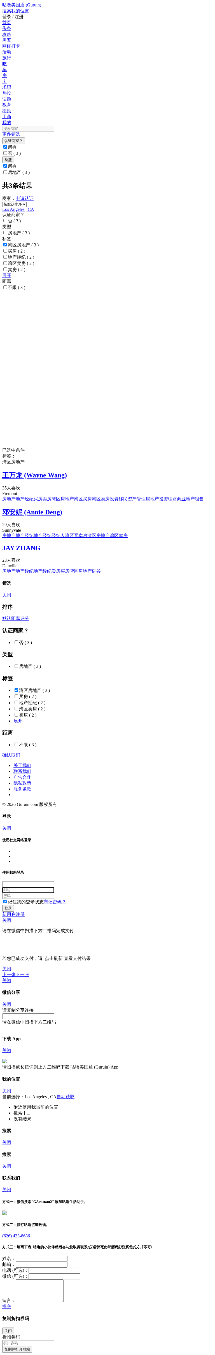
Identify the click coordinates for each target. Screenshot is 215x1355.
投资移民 (119, 498)
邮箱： (9, 1264)
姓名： (9, 1258)
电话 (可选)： (15, 1270)
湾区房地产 (23, 244)
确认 (6, 755)
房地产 (19, 172)
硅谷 (96, 571)
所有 (12, 147)
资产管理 (137, 498)
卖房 (16, 269)
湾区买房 (83, 498)
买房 (16, 251)
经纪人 (58, 535)
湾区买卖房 (76, 535)
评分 (24, 618)
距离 (15, 618)
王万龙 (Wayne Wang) (34, 475)
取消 (15, 755)
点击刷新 (54, 958)
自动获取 (65, 1096)
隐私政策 (22, 783)
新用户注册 (13, 914)
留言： (9, 1300)
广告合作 (22, 777)
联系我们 (22, 771)
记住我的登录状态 (26, 901)
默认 (6, 618)
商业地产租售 (190, 498)
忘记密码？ (55, 901)
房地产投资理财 (161, 498)
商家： (9, 198)
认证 (29, 198)
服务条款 (22, 789)
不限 (16, 287)
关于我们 (22, 765)
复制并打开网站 (17, 1349)
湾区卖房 (21, 263)
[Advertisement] (107, 330)
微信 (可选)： (15, 1276)
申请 (20, 198)
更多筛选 (11, 134)
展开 (6, 275)
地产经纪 (21, 257)
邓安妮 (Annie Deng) (32, 512)
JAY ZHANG (21, 548)
